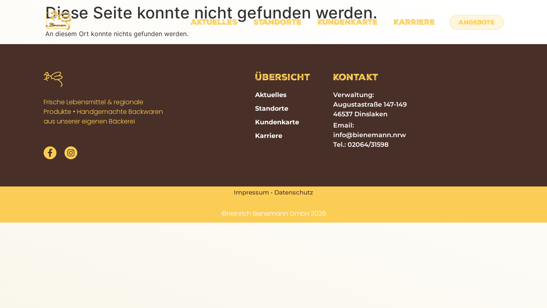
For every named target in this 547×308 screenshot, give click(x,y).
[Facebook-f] (50, 152)
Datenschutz (293, 192)
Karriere (414, 22)
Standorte (277, 22)
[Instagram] (70, 152)
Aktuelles (214, 22)
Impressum (251, 192)
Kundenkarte (348, 22)
